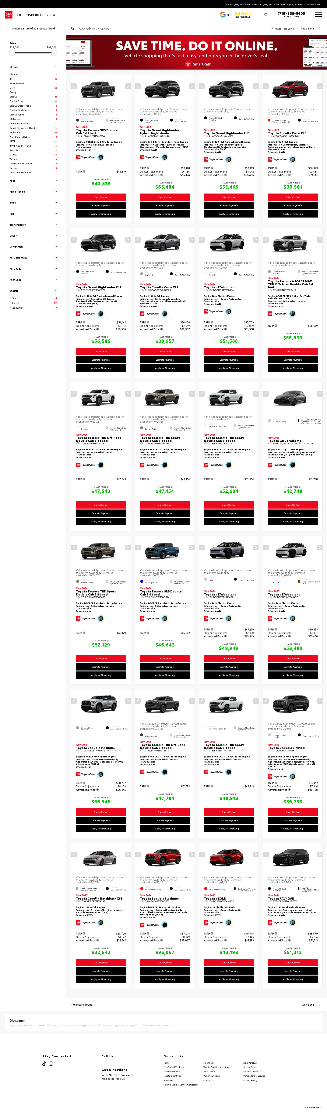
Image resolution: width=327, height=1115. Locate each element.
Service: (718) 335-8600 (265, 4)
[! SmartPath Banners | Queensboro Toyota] (196, 52)
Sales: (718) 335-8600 (238, 4)
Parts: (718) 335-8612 (293, 4)
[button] (128, 86)
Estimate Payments (101, 205)
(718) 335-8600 (291, 13)
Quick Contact (101, 197)
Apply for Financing (101, 213)
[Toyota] (8, 15)
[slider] (12, 52)
